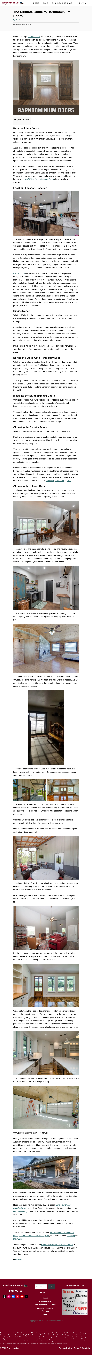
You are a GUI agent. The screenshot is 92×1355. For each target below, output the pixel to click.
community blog (20, 1211)
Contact (45, 1314)
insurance (17, 1239)
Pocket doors (19, 273)
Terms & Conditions (83, 1348)
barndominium (34, 36)
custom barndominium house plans (34, 1236)
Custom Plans (45, 1301)
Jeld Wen (50, 480)
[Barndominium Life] (12, 3)
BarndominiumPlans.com (45, 1305)
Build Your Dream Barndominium (39, 179)
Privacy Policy (65, 1348)
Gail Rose (19, 20)
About (45, 1298)
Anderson (59, 480)
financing (71, 1236)
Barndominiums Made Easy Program (57, 1244)
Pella (69, 480)
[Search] (51, 1286)
